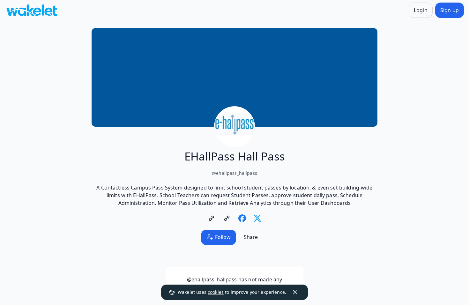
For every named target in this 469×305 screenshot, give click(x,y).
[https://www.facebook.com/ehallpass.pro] (242, 218)
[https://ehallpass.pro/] (211, 218)
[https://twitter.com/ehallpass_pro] (257, 218)
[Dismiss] (295, 292)
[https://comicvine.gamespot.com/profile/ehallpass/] (227, 218)
